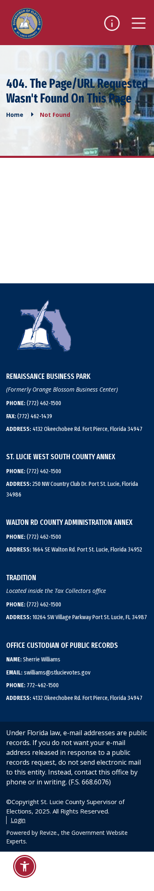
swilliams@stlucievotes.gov (48, 672)
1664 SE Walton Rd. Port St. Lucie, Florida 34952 (74, 549)
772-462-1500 (32, 685)
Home (14, 114)
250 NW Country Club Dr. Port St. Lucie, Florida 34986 (72, 489)
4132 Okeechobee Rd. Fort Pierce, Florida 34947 (74, 429)
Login (18, 820)
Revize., (49, 832)
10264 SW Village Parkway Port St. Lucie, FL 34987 (76, 617)
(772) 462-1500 (33, 403)
